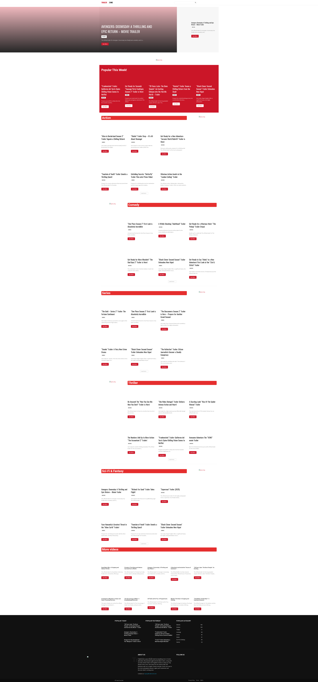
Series (103, 142)
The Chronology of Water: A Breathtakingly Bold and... (131, 599)
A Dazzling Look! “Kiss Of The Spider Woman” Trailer (202, 403)
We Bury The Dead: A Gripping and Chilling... (180, 599)
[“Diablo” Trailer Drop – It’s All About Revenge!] (144, 127)
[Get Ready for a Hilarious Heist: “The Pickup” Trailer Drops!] (203, 214)
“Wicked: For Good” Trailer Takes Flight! (142, 491)
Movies (104, 36)
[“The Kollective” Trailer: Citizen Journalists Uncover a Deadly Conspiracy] (174, 340)
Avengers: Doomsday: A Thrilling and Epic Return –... (158, 568)
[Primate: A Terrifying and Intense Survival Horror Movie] (135, 559)
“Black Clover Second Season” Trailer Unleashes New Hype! (205, 89)
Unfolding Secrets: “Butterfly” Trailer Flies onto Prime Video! (142, 175)
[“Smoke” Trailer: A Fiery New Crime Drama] (114, 340)
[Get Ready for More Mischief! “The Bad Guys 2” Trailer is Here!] (141, 250)
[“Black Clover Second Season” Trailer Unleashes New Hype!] (206, 78)
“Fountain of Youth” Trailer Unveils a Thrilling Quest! (114, 175)
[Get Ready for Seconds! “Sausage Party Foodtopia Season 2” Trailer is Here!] (135, 78)
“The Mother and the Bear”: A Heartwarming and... (201, 599)
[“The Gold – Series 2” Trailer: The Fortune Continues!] (114, 302)
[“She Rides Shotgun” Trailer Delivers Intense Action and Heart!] (172, 392)
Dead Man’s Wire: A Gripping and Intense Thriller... (110, 568)
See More (105, 44)
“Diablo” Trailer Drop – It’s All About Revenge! (142, 137)
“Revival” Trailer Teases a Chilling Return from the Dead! (181, 89)
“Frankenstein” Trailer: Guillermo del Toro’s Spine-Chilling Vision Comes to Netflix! (110, 90)
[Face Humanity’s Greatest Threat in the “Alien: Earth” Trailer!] (114, 515)
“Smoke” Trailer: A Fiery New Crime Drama (114, 351)
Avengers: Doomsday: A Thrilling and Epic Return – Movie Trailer (126, 29)
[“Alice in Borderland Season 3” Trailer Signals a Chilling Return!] (114, 127)
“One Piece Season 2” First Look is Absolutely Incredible (140, 225)
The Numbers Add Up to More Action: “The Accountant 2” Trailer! (141, 439)
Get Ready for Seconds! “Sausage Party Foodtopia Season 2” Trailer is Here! (134, 89)
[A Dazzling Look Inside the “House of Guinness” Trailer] (182, 559)
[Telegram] (178, 660)
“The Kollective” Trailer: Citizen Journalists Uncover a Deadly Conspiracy (172, 352)
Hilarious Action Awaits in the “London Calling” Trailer (171, 175)
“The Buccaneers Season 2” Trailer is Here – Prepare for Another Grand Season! (173, 314)
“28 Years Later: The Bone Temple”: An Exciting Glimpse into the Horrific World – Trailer (158, 90)
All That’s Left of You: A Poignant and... (158, 598)
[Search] (195, 2)
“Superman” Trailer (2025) (170, 489)
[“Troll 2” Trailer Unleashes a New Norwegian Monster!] (150, 642)
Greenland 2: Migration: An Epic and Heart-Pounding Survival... (111, 599)
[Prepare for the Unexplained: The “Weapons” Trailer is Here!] (119, 642)
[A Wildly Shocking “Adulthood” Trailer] (172, 214)
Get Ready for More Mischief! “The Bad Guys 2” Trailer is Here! (140, 261)
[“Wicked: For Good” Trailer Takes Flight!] (144, 480)
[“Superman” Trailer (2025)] (174, 480)
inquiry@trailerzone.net (150, 673)
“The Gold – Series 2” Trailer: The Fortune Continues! (113, 313)
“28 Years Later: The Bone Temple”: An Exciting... (204, 568)
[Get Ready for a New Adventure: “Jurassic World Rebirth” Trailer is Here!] (174, 127)
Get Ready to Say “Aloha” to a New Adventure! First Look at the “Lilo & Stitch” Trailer (202, 262)
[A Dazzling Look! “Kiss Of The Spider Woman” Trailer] (203, 392)
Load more (143, 193)
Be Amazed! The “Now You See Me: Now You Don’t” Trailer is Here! (140, 403)
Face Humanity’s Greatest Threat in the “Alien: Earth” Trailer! (114, 526)
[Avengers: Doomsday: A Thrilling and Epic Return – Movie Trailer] (88, 29)
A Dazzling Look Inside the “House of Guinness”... (181, 568)
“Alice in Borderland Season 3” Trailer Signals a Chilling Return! (113, 137)
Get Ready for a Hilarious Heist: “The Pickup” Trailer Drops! (202, 225)
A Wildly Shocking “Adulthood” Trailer (172, 223)
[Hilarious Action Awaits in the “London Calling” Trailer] (174, 165)
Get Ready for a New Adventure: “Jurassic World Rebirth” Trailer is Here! (173, 139)
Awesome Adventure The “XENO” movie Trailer (200, 439)
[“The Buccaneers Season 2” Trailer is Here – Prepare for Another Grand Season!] (174, 302)
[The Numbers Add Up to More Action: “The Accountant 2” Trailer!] (141, 428)
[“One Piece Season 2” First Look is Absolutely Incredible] (141, 214)
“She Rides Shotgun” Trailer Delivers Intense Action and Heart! (171, 403)
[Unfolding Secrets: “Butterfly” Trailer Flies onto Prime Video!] (144, 165)
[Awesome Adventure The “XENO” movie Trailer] (203, 428)
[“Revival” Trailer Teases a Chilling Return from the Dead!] (182, 78)
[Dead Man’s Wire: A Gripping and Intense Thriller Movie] (112, 559)
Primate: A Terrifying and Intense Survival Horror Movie (133, 568)
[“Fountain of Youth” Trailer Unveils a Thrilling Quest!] (114, 165)
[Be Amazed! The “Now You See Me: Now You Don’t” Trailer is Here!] (141, 392)
